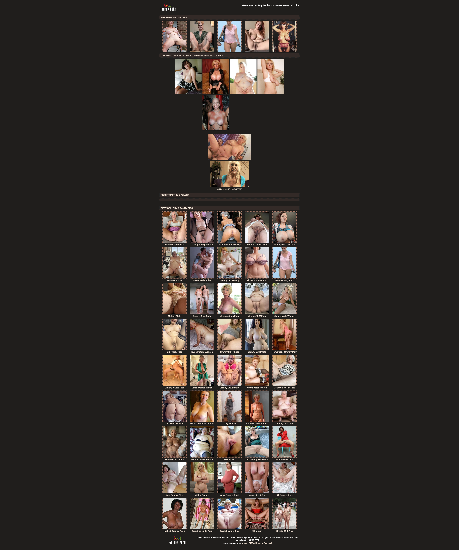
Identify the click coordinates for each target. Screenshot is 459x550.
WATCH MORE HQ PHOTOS (229, 189)
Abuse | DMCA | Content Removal (256, 543)
